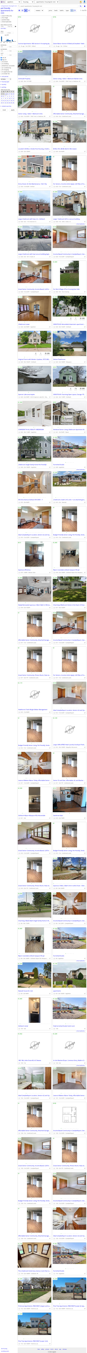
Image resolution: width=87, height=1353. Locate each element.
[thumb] (22, 10)
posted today (5, 20)
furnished (5, 62)
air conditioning (6, 68)
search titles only (7, 16)
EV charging (5, 70)
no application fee (7, 72)
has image (5, 18)
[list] (19, 10)
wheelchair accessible (8, 66)
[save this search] (84, 6)
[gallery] (25, 10)
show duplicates (6, 22)
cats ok (4, 57)
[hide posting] (50, 46)
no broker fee (6, 74)
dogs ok (4, 59)
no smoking (5, 63)
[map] (29, 10)
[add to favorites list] (19, 46)
